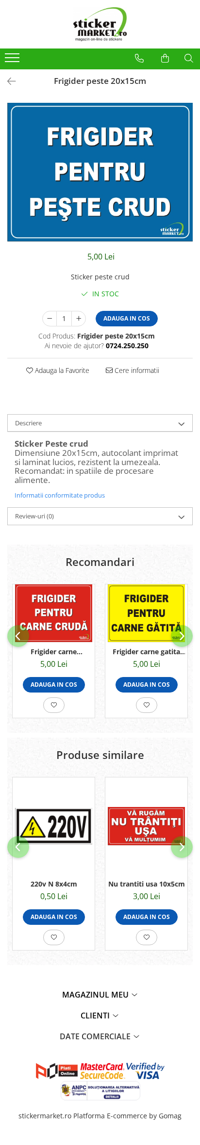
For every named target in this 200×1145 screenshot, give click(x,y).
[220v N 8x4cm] (53, 826)
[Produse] (13, 60)
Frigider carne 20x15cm (54, 651)
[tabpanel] (100, 172)
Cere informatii (136, 370)
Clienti (96, 1015)
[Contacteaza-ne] (139, 58)
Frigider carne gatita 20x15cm (146, 651)
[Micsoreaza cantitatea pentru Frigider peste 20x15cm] (49, 318)
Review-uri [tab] (34, 516)
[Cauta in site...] (189, 58)
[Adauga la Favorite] (54, 705)
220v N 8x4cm (54, 883)
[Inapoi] (7, 81)
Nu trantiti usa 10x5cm (146, 883)
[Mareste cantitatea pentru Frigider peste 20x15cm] (78, 318)
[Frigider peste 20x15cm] (100, 172)
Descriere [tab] (28, 423)
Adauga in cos (126, 318)
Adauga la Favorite (61, 370)
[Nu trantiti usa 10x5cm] (146, 826)
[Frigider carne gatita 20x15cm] (146, 613)
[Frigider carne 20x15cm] (53, 613)
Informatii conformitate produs (60, 495)
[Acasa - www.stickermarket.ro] (100, 24)
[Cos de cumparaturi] (165, 58)
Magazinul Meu (96, 994)
